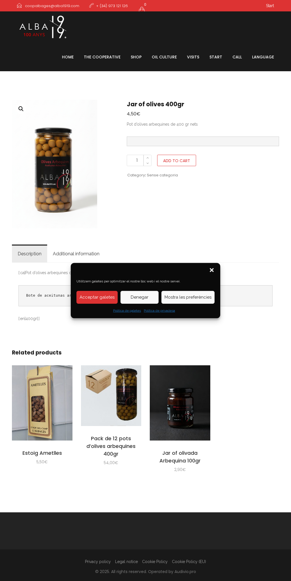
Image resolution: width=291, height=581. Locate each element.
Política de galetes (127, 310)
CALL (237, 57)
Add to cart (176, 161)
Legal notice (126, 561)
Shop (136, 57)
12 (111, 446)
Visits (193, 57)
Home (68, 57)
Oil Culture (164, 57)
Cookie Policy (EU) (189, 561)
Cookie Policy (155, 561)
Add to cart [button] (42, 403)
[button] (212, 270)
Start (270, 5)
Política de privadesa (159, 310)
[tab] (29, 253)
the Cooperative (102, 57)
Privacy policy (98, 561)
